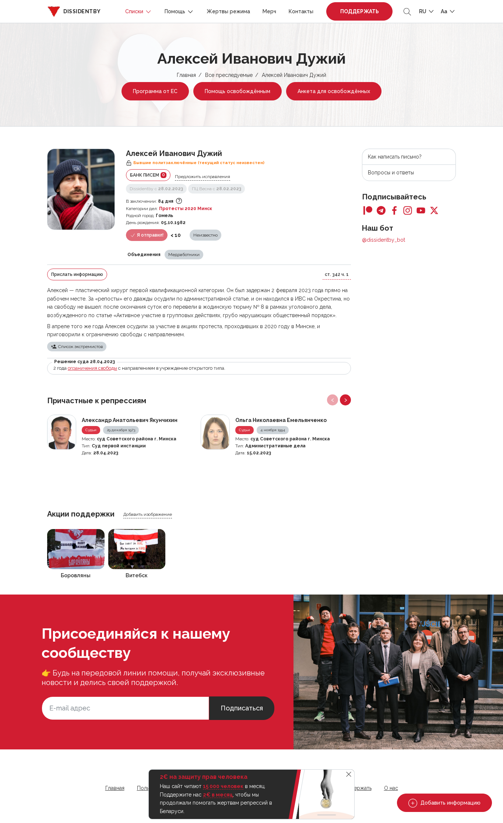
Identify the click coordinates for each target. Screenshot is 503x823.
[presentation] (332, 399)
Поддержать (359, 11)
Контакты (301, 11)
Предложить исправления (202, 176)
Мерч (269, 11)
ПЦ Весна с (216, 188)
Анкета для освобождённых (334, 91)
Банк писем (147, 175)
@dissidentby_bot (383, 240)
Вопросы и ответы (391, 172)
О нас (391, 788)
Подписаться (242, 708)
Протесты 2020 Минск (185, 208)
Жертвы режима (228, 11)
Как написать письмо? (395, 157)
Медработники (184, 254)
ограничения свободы (92, 368)
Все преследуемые (229, 75)
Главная (186, 75)
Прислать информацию (77, 274)
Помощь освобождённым (237, 91)
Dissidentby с (156, 188)
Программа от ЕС (155, 91)
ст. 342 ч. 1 (337, 274)
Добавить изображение (147, 514)
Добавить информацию (450, 803)
